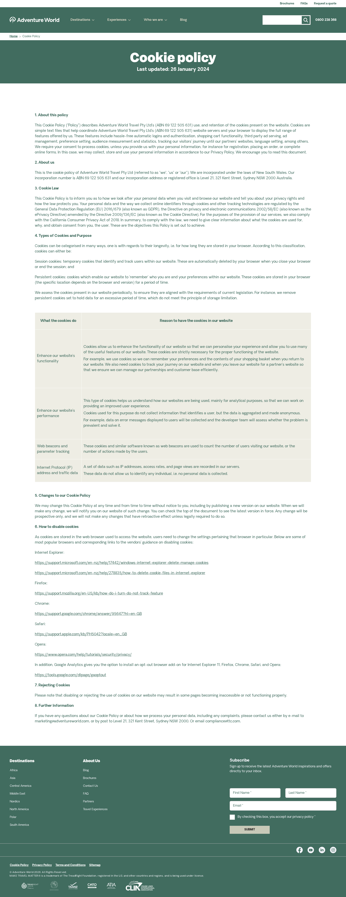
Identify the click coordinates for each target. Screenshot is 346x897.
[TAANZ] (68, 886)
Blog (183, 20)
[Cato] (87, 886)
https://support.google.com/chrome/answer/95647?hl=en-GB (88, 614)
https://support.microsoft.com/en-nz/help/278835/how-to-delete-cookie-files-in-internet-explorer (120, 573)
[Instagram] (333, 850)
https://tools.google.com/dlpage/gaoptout (70, 675)
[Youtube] (313, 850)
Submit (249, 829)
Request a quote (325, 3)
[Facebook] (302, 850)
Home (14, 36)
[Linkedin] (324, 850)
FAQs (304, 3)
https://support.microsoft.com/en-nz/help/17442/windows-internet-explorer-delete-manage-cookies (121, 563)
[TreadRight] (25, 886)
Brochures (287, 3)
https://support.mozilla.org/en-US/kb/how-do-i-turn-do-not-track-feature (99, 594)
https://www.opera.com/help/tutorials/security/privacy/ (83, 655)
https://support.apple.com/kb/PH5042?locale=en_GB (81, 634)
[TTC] (49, 886)
